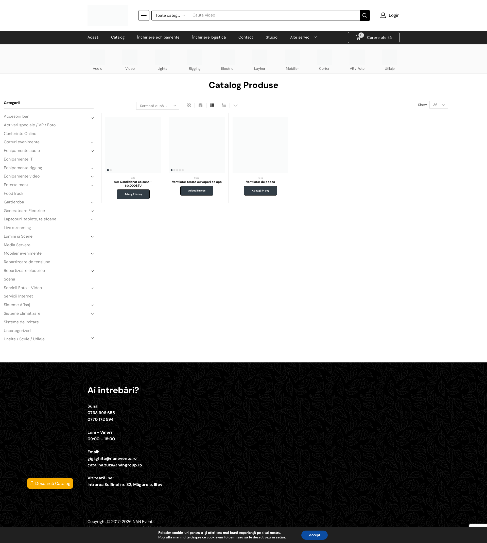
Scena (9, 279)
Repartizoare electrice (24, 270)
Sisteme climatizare (22, 313)
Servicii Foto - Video (23, 287)
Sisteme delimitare (21, 322)
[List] (223, 105)
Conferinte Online (20, 133)
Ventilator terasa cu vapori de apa (197, 182)
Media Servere (17, 245)
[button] (143, 15)
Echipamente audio (22, 150)
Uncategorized (17, 330)
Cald (133, 178)
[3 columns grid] (200, 105)
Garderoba (14, 202)
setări (280, 537)
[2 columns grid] (188, 105)
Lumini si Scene (18, 236)
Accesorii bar (16, 116)
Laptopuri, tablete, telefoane (30, 219)
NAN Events (143, 521)
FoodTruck (13, 193)
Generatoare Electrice (24, 210)
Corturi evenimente (22, 142)
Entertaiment (16, 184)
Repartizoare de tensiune (27, 262)
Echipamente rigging (23, 167)
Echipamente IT (18, 159)
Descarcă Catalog (52, 483)
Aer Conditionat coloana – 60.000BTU (133, 183)
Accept (314, 535)
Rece (196, 178)
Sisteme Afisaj (17, 304)
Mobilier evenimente (23, 253)
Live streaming (17, 227)
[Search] (365, 15)
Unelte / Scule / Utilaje (24, 339)
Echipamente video (22, 176)
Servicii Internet (18, 296)
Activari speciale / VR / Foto (30, 125)
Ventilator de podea (260, 182)
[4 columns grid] (212, 105)
